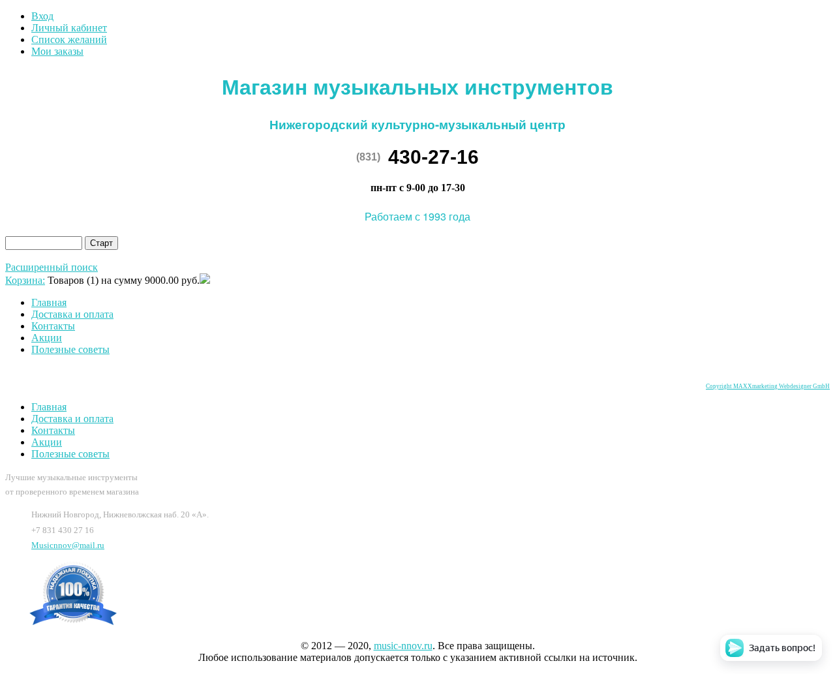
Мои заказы (57, 51)
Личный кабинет (69, 27)
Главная (49, 302)
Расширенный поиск (51, 267)
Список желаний (69, 39)
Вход (42, 16)
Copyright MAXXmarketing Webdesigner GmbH (768, 386)
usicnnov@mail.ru (67, 545)
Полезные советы (70, 349)
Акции (46, 337)
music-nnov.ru (403, 645)
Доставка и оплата (72, 314)
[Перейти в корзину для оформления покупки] (205, 280)
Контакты (53, 325)
